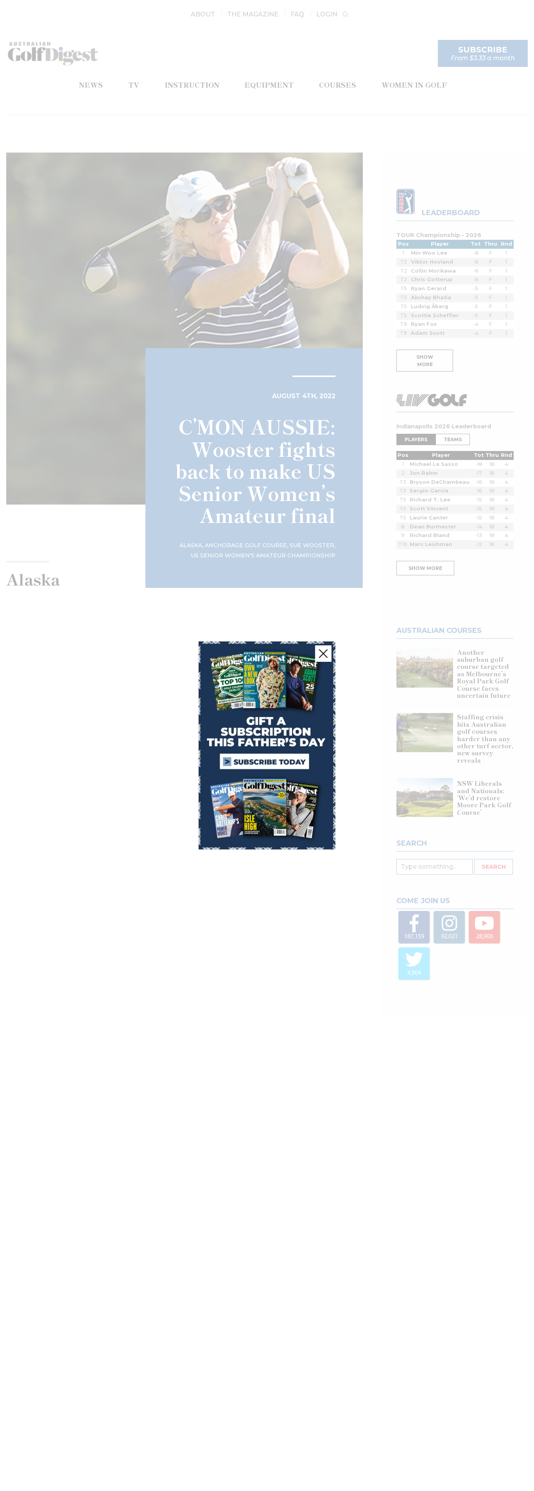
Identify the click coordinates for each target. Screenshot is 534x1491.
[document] (267, 745)
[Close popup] (323, 653)
